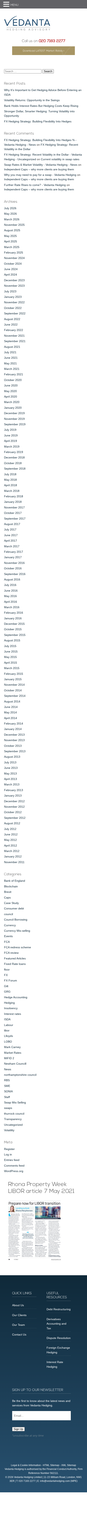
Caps (7, 897)
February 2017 (13, 551)
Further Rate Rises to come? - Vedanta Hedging (35, 185)
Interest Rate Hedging (55, 1364)
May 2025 (10, 236)
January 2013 (13, 795)
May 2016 (10, 596)
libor (7, 1030)
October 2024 (13, 263)
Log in (8, 1154)
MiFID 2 (9, 1058)
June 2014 (11, 707)
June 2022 (11, 324)
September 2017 (14, 518)
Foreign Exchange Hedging (58, 1350)
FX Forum (10, 980)
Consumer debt (14, 908)
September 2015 (14, 635)
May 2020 (10, 391)
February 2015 (13, 673)
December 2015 (14, 623)
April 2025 (10, 241)
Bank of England (14, 880)
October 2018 (13, 463)
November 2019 (14, 418)
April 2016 (10, 601)
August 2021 (12, 346)
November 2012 (14, 806)
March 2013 (11, 784)
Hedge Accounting (15, 997)
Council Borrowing (15, 919)
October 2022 (13, 308)
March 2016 (11, 607)
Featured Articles (15, 958)
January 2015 (13, 679)
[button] (7, 4)
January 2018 (13, 501)
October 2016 (13, 568)
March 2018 (11, 490)
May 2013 (10, 773)
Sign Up (18, 1429)
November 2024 (14, 258)
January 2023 (13, 296)
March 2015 (11, 668)
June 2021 (11, 357)
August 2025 (12, 230)
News (7, 1069)
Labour (8, 1025)
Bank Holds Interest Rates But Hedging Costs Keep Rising (41, 105)
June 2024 (11, 269)
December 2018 (14, 457)
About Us (18, 1305)
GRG (7, 991)
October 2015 (13, 629)
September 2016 (14, 574)
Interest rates (12, 1013)
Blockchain (11, 886)
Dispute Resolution (59, 1338)
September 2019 (14, 424)
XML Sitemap (68, 1465)
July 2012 (10, 829)
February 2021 (13, 374)
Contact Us (19, 1334)
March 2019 (11, 446)
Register (9, 1149)
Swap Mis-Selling (15, 1102)
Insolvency (11, 1008)
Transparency (13, 1119)
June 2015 (11, 651)
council (8, 914)
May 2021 (10, 363)
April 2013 (10, 779)
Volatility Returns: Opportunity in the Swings (32, 100)
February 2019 (13, 452)
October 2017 (13, 513)
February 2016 (13, 612)
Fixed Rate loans (15, 963)
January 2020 (13, 407)
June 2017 (11, 535)
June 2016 (11, 590)
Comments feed (14, 1165)
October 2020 (13, 380)
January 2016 (13, 618)
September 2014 (14, 695)
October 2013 (13, 745)
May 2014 (10, 712)
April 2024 (10, 274)
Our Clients (19, 1315)
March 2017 (11, 546)
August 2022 (12, 319)
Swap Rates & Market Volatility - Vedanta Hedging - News (40, 164)
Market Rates (12, 1052)
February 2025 (13, 252)
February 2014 (13, 723)
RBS (7, 1080)
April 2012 (10, 845)
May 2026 (10, 213)
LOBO (8, 1041)
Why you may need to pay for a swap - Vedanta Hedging (40, 174)
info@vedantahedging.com (55, 1481)
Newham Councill (15, 1063)
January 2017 (13, 557)
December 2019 (14, 413)
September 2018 (14, 468)
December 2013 (14, 734)
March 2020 (11, 402)
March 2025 (11, 247)
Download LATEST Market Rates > (43, 51)
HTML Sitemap (51, 1465)
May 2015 (10, 657)
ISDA (7, 1019)
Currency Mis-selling (17, 930)
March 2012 (11, 851)
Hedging (9, 1002)
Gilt (6, 986)
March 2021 (11, 368)
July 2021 (10, 352)
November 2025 (14, 224)
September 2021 (14, 341)
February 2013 (13, 790)
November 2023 (14, 285)
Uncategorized (13, 1124)
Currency (10, 925)
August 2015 (12, 640)
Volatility (9, 1130)
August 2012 (12, 823)
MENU (15, 5)
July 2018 (10, 474)
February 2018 (13, 496)
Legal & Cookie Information (26, 1465)
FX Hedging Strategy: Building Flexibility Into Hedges (37, 121)
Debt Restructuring (59, 1309)
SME (7, 1085)
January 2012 (13, 856)
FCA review (11, 952)
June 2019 (11, 435)
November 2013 (14, 740)
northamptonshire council (20, 1074)
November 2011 (14, 862)
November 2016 (14, 562)
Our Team (18, 1324)
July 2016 (10, 585)
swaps (8, 1108)
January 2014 (13, 729)
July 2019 (10, 429)
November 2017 (14, 507)
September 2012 (14, 817)
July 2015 (10, 646)
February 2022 (13, 330)
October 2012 (13, 812)
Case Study (11, 903)
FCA (7, 941)
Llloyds (8, 1036)
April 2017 (10, 540)
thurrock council (14, 1113)
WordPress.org (13, 1171)
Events (8, 936)
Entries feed (11, 1160)
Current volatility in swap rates (60, 159)
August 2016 (12, 579)
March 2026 (11, 219)
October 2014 (13, 690)
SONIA (8, 1091)
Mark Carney (12, 1047)
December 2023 (14, 280)
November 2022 (14, 302)
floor (7, 969)
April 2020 (10, 396)
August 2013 (12, 756)
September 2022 (14, 313)
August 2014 (12, 701)
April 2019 (10, 440)
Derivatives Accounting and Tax (56, 1324)
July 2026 (10, 208)
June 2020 (11, 385)
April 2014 (10, 718)
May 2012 (10, 839)
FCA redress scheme (17, 947)
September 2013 (14, 751)
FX (6, 975)
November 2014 (14, 684)
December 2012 (14, 801)
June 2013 (11, 767)
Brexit (7, 891)
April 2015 (10, 662)
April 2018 (10, 485)
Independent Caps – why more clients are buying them (39, 169)
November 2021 (14, 335)
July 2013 (10, 762)
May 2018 (10, 479)
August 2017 (12, 524)
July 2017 (10, 529)
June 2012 (11, 834)
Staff (7, 1097)
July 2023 (10, 291)
